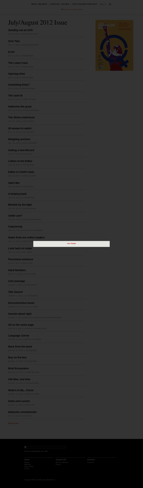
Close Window (71, 243)
